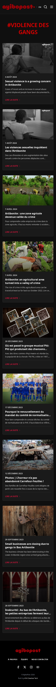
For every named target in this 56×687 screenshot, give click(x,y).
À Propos (12, 659)
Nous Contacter (40, 659)
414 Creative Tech (31, 678)
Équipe (24, 659)
